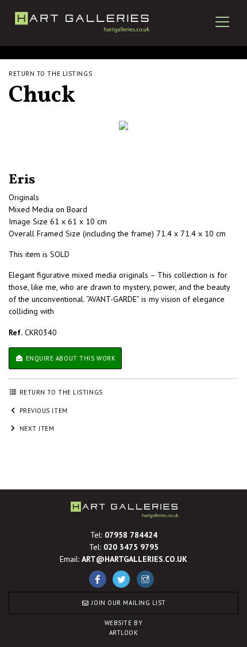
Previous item (42, 411)
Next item (36, 428)
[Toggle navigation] (222, 22)
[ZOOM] (123, 125)
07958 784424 (131, 535)
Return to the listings (50, 74)
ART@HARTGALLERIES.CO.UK (134, 559)
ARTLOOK (124, 628)
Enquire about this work (69, 358)
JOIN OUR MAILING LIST (128, 603)
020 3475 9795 (131, 547)
